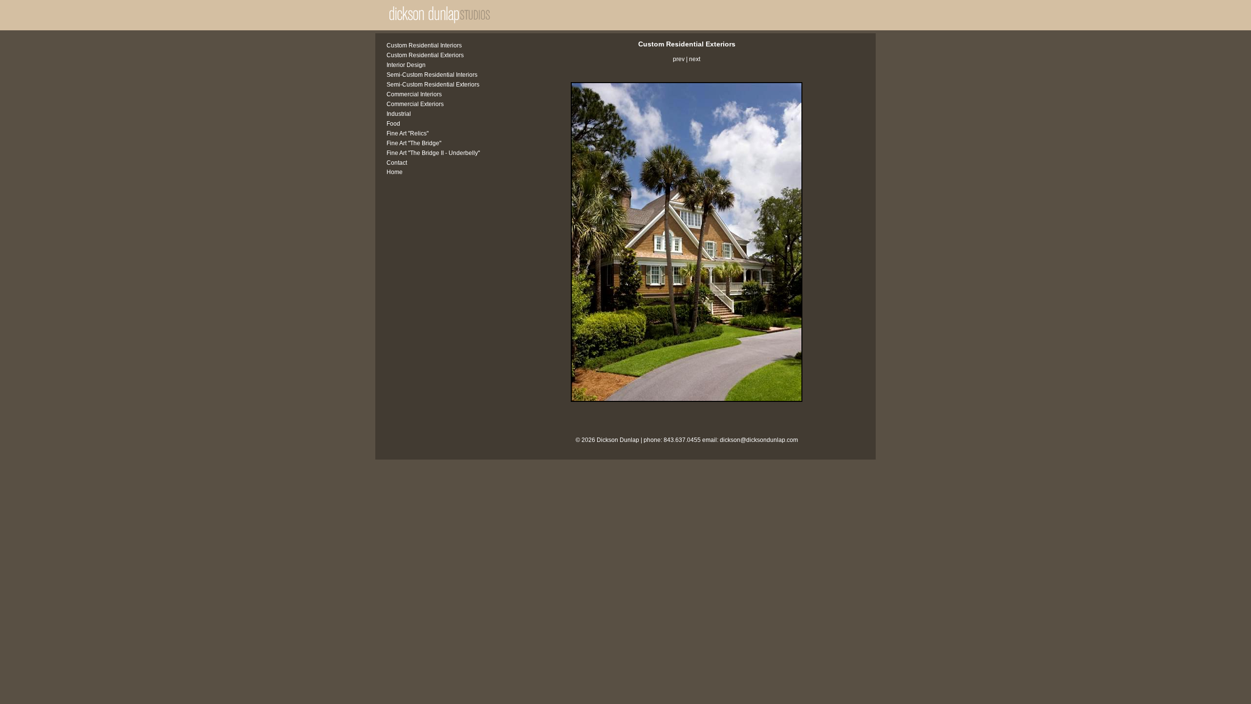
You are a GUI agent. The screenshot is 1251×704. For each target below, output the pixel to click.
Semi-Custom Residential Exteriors (433, 84)
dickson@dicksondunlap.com (759, 440)
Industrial (399, 113)
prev (679, 59)
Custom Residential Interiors (424, 45)
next (694, 59)
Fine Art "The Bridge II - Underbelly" (433, 153)
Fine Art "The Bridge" (414, 143)
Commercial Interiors (414, 94)
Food (393, 123)
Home (395, 172)
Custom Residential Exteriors (425, 55)
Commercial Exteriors (415, 104)
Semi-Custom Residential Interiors (432, 74)
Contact (397, 162)
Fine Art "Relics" (408, 133)
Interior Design (406, 65)
